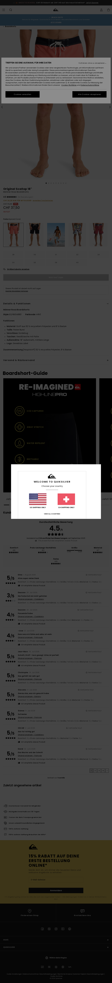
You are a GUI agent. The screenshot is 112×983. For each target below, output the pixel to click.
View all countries (52, 514)
